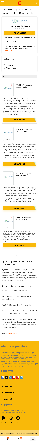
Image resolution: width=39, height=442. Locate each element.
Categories (10, 65)
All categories (11, 68)
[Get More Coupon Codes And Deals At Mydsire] (8, 221)
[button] (19, 386)
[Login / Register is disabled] (32, 439)
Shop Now (19, 245)
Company (8, 386)
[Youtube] (13, 377)
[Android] (4, 418)
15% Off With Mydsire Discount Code (24, 130)
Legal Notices (9, 399)
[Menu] (2, 3)
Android (4, 422)
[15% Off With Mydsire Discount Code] (8, 132)
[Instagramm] (10, 377)
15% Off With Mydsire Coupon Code (24, 86)
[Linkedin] (21, 377)
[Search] (35, 3)
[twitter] (6, 377)
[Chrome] (18, 418)
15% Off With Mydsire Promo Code (24, 174)
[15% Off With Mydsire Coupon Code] (8, 88)
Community (9, 393)
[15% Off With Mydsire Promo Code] (8, 177)
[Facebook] (2, 377)
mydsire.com (8, 50)
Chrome (18, 422)
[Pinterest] (17, 377)
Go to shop (20, 33)
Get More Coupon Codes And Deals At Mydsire (25, 219)
